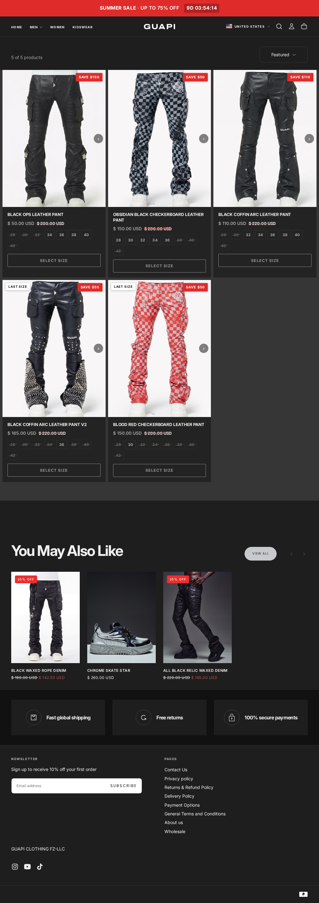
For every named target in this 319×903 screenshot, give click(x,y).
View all (260, 553)
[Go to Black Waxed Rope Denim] (45, 617)
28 (12, 234)
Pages (170, 759)
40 (86, 234)
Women (57, 27)
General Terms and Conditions (195, 813)
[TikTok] (40, 866)
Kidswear (83, 27)
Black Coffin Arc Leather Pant (254, 214)
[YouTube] (27, 866)
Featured (280, 54)
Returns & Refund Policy (188, 787)
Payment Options (182, 805)
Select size (54, 260)
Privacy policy (178, 778)
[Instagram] (15, 866)
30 (24, 234)
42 (12, 245)
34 (49, 234)
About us (173, 822)
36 (61, 234)
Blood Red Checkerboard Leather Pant (159, 424)
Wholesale (174, 831)
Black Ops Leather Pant (35, 214)
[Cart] (304, 26)
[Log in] (291, 26)
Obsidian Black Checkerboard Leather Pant (158, 217)
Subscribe (123, 785)
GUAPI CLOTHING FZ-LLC (38, 848)
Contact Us (175, 769)
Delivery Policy (179, 796)
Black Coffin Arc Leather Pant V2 (47, 424)
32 (37, 234)
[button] (279, 26)
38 (73, 234)
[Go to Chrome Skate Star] (121, 617)
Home (16, 27)
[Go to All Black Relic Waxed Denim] (197, 617)
